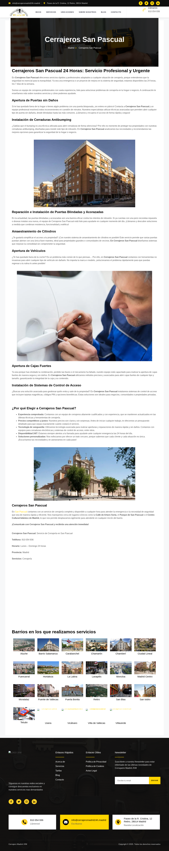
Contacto (116, 12)
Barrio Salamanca (48, 653)
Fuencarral (24, 676)
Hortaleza (48, 676)
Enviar (154, 780)
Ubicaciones (67, 12)
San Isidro (145, 699)
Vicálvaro (72, 723)
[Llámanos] (144, 10)
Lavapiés (96, 676)
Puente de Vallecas (48, 699)
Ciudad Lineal (145, 653)
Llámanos (152, 8)
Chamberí (121, 653)
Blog (103, 12)
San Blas (121, 699)
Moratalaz (24, 699)
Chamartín (96, 653)
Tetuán (24, 722)
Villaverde (121, 723)
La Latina (72, 676)
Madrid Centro (144, 676)
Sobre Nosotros (87, 12)
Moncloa (120, 676)
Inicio (38, 12)
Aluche (24, 653)
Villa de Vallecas (96, 723)
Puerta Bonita (72, 699)
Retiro (96, 699)
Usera (48, 723)
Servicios (51, 12)
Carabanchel (72, 653)
